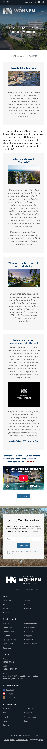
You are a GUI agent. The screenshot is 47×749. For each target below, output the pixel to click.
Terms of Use (22, 551)
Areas (5, 604)
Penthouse (7, 709)
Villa (4, 713)
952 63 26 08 (8, 662)
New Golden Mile (9, 640)
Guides (5, 608)
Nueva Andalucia (31, 623)
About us (6, 612)
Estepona (28, 636)
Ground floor (29, 713)
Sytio (41, 740)
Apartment (28, 709)
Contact (27, 608)
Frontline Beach (30, 644)
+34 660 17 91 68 (10, 669)
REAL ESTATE (17, 56)
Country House (30, 717)
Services (27, 600)
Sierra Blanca (29, 628)
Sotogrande (29, 640)
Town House (7, 717)
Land (26, 721)
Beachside (7, 648)
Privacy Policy (9, 740)
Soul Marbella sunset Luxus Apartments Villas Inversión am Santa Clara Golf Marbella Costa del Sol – (21, 459)
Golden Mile (7, 628)
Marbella (6, 623)
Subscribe (24, 545)
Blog (26, 604)
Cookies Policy (22, 740)
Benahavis (28, 632)
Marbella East (8, 632)
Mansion (6, 721)
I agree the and (23, 552)
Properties (7, 600)
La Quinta (6, 636)
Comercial (7, 725)
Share (24, 496)
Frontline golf (8, 644)
